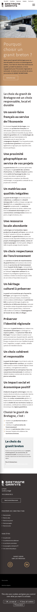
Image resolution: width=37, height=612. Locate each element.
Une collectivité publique (9, 549)
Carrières (12, 1)
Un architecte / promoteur (10, 543)
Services (18, 1)
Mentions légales (6, 585)
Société (6, 1)
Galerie (24, 1)
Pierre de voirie (7, 526)
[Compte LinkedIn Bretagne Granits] (27, 564)
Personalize (18, 605)
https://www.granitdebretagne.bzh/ (17, 464)
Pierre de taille (6, 515)
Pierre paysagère (7, 523)
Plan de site (5, 580)
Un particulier (6, 538)
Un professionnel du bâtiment (11, 541)
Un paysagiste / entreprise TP (10, 546)
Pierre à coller (6, 518)
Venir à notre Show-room (11, 500)
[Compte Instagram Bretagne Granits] (10, 564)
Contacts (30, 1)
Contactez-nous (10, 78)
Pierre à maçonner (8, 521)
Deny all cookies (27, 602)
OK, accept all (11, 602)
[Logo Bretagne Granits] (11, 5)
